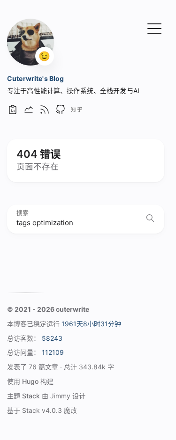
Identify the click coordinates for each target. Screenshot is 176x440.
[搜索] (150, 219)
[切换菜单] (154, 28)
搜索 (22, 212)
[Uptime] (28, 113)
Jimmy (60, 396)
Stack (31, 396)
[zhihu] (76, 113)
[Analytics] (12, 113)
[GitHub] (60, 113)
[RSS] (44, 113)
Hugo (30, 381)
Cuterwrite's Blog (35, 78)
